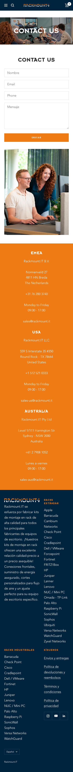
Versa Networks (55, 630)
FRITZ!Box (51, 564)
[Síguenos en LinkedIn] (64, 716)
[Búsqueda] (12, 5)
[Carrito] (67, 5)
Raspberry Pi (52, 608)
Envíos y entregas (56, 658)
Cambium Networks (51, 524)
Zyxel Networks (55, 641)
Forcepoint (52, 553)
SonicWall (51, 614)
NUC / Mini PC (54, 592)
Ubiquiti (49, 625)
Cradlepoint (52, 542)
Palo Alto (50, 603)
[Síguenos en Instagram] (48, 716)
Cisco (48, 537)
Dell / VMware (54, 548)
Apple (48, 510)
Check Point (52, 531)
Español (10, 751)
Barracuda (51, 515)
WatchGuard (53, 635)
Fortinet (49, 559)
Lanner (49, 581)
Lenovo (49, 586)
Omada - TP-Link (56, 597)
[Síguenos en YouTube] (56, 716)
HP (46, 570)
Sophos (49, 619)
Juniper (49, 575)
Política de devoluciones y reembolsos (54, 672)
